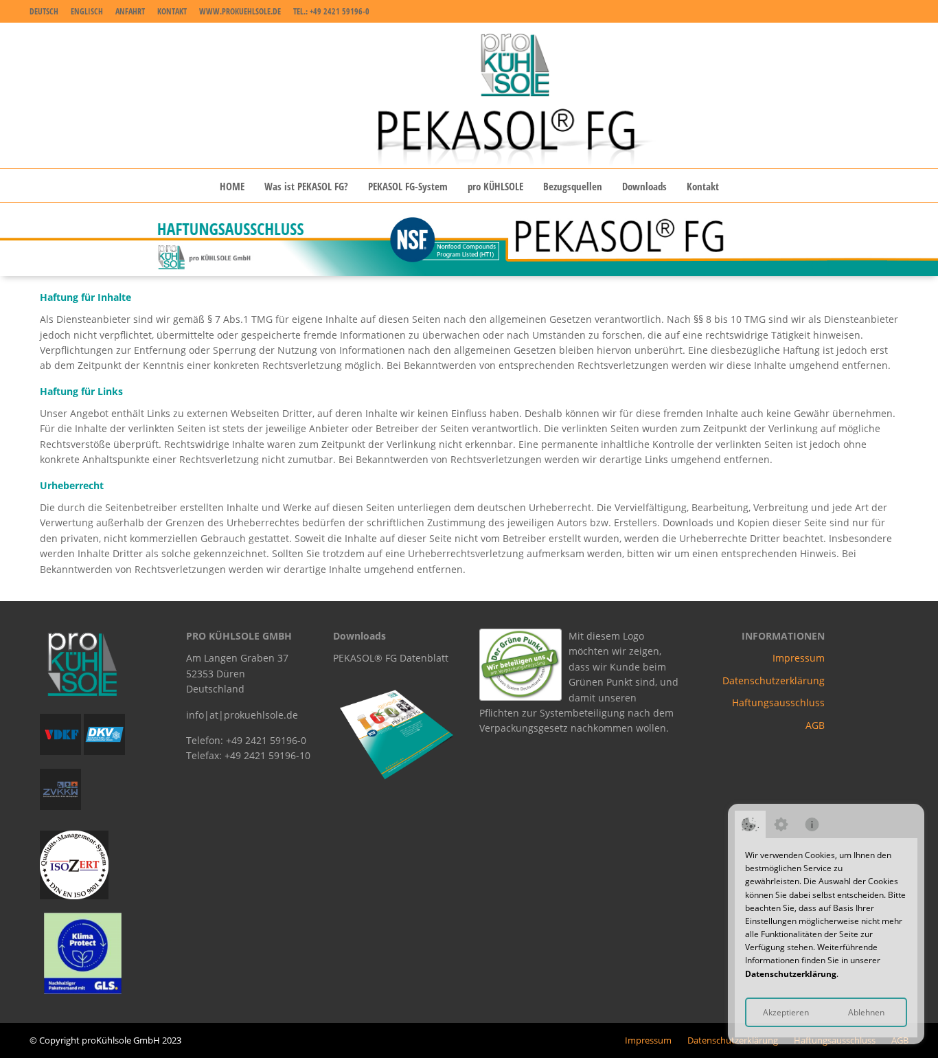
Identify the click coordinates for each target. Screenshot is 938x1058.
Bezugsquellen (572, 186)
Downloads (644, 186)
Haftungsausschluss (778, 702)
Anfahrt (130, 11)
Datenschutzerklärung (790, 974)
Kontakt (172, 11)
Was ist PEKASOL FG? (306, 186)
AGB (815, 725)
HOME (232, 186)
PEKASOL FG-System (408, 186)
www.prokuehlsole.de (240, 11)
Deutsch (44, 11)
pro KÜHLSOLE (495, 186)
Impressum (799, 657)
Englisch (87, 11)
